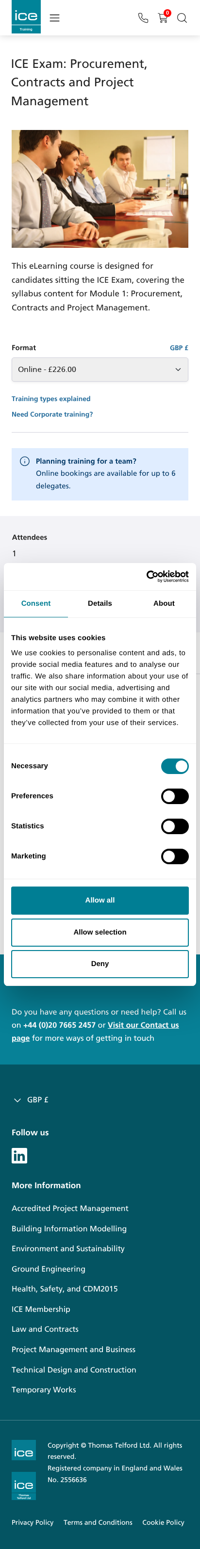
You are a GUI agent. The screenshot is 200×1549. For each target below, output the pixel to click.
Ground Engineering (48, 1269)
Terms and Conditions (98, 1522)
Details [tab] (100, 603)
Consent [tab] (36, 603)
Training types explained (51, 399)
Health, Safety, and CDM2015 (65, 1289)
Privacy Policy (32, 1522)
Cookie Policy (163, 1522)
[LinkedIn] (19, 1154)
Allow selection (99, 932)
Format (24, 348)
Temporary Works (44, 1390)
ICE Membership (41, 1309)
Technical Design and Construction (74, 1370)
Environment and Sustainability (68, 1249)
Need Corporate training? (52, 414)
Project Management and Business (73, 1350)
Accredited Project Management (70, 1208)
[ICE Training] (26, 16)
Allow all (100, 900)
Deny (100, 964)
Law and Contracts (45, 1329)
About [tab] (164, 603)
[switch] (175, 796)
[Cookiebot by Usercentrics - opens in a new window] (146, 576)
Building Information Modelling (69, 1229)
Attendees (29, 537)
